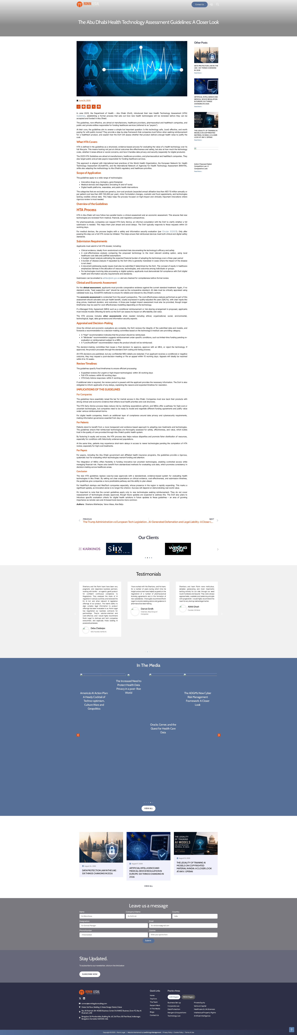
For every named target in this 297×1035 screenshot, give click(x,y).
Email (151, 921)
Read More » (198, 73)
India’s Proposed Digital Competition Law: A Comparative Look (203, 166)
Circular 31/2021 (169, 231)
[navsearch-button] (217, 4)
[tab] (174, 997)
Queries (152, 930)
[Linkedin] (84, 998)
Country (175, 911)
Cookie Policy (178, 1032)
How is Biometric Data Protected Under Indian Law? (166, 696)
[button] (79, 107)
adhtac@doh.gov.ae (111, 278)
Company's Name (133, 911)
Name (81, 911)
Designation (84, 921)
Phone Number (85, 930)
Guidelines (81, 116)
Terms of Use (189, 1032)
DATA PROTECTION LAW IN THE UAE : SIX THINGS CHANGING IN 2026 (206, 68)
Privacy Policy (167, 1032)
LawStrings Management (152, 1032)
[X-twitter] (80, 998)
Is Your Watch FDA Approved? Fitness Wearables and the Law (200, 728)
